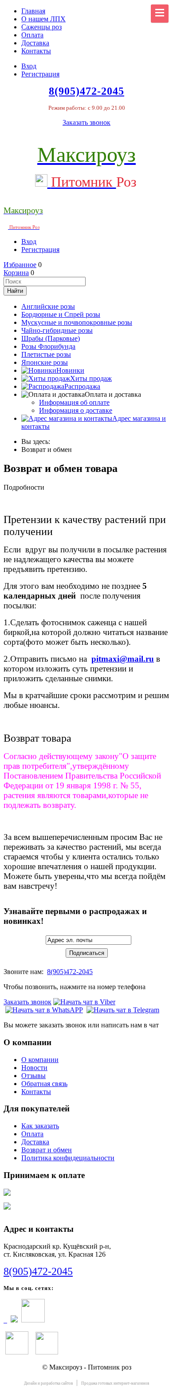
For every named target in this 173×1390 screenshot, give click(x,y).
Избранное (20, 264)
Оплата (32, 35)
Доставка (35, 43)
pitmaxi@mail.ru (122, 658)
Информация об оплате (74, 402)
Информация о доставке (75, 410)
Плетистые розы (46, 354)
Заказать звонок (86, 122)
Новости (34, 1067)
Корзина (16, 272)
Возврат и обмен (46, 1150)
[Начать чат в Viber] (84, 1002)
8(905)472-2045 (70, 971)
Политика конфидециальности (67, 1158)
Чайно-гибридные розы (57, 330)
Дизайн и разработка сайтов (48, 1383)
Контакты (36, 51)
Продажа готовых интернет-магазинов (115, 1383)
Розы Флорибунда (48, 346)
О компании (40, 1059)
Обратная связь (44, 1083)
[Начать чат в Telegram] (122, 1010)
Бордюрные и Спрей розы (60, 314)
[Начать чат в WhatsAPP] (44, 1010)
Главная (33, 11)
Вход (28, 66)
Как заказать (40, 1126)
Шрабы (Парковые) (50, 338)
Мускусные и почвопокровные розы (76, 322)
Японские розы (44, 362)
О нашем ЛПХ (43, 19)
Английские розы (48, 306)
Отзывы (33, 1075)
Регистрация (40, 74)
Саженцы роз (41, 27)
